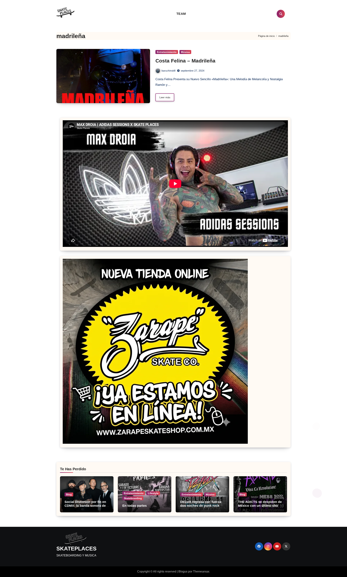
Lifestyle (153, 493)
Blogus (182, 571)
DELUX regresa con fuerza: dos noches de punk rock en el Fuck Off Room (202, 505)
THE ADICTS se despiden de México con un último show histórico (260, 505)
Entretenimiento (167, 52)
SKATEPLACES (76, 549)
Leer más (164, 97)
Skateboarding (133, 498)
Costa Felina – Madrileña (185, 61)
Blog (69, 494)
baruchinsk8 (168, 70)
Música (185, 52)
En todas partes (134, 505)
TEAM (181, 14)
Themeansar (201, 571)
